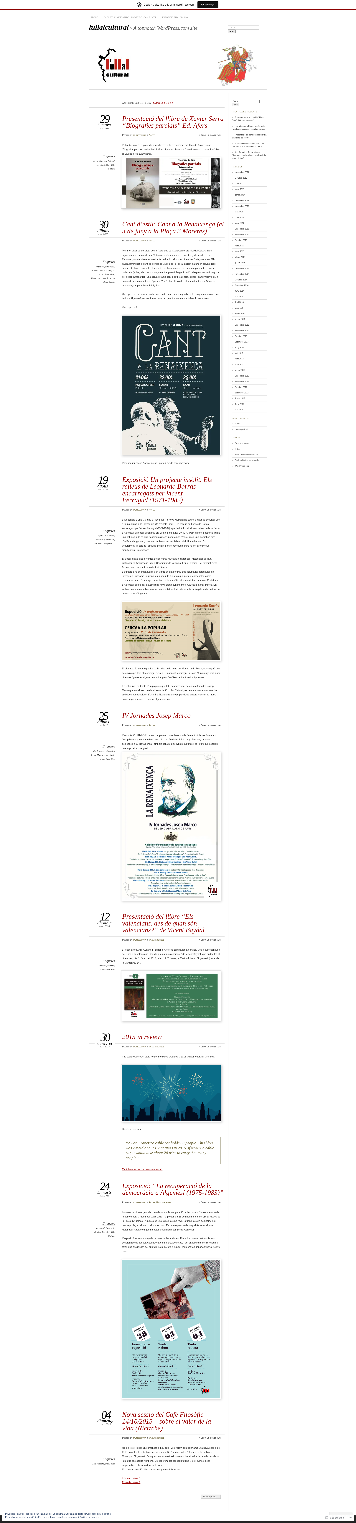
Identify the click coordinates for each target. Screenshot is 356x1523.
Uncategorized (156, 940)
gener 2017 (240, 195)
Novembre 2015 (242, 234)
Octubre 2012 (241, 387)
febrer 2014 (240, 313)
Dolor (107, 1464)
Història (102, 966)
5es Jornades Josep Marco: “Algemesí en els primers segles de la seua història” (249, 155)
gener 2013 (240, 370)
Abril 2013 (239, 359)
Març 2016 (239, 223)
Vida (113, 1464)
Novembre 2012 (242, 381)
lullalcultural (109, 27)
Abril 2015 (239, 246)
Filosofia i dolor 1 (131, 1478)
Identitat (110, 966)
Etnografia (109, 267)
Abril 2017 (239, 183)
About (94, 17)
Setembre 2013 (241, 342)
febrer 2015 (240, 257)
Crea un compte (242, 443)
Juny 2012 (239, 404)
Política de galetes (89, 1517)
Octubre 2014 (241, 280)
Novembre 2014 (242, 274)
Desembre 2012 (242, 376)
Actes (152, 135)
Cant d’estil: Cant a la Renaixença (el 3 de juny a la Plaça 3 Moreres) (173, 227)
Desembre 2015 (242, 229)
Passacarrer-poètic (100, 278)
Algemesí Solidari (106, 161)
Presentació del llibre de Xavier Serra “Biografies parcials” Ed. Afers (173, 122)
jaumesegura (139, 135)
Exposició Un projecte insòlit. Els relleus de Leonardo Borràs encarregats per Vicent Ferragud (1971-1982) (167, 490)
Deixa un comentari (211, 135)
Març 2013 (239, 364)
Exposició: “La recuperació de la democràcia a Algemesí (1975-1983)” (172, 1189)
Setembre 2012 (241, 393)
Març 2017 (239, 189)
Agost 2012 (240, 398)
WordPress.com (242, 466)
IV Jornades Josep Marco (156, 715)
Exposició (110, 539)
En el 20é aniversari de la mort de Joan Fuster (130, 17)
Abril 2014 (239, 302)
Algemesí (100, 267)
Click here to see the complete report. (142, 1169)
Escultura (100, 539)
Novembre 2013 (242, 330)
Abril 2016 (239, 217)
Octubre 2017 (241, 178)
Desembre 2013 (242, 325)
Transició (106, 1232)
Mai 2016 (239, 212)
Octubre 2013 (241, 336)
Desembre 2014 (242, 268)
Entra (237, 449)
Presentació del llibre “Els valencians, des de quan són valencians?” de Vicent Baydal (163, 923)
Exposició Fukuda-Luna (175, 17)
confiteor (110, 535)
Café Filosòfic (98, 1464)
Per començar (207, 4)
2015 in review (142, 1037)
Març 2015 (239, 251)
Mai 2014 (239, 296)
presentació (109, 755)
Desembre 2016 (242, 200)
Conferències (99, 751)
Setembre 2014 (241, 285)
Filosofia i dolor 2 (131, 1482)
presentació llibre (102, 165)
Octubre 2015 (241, 240)
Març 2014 (239, 308)
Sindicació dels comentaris (247, 460)
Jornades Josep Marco (100, 270)
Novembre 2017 (242, 172)
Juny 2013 (239, 347)
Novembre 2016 (242, 206)
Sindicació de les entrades (246, 454)
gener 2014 (240, 319)
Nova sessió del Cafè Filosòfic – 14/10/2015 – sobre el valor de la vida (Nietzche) (166, 1421)
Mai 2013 (239, 353)
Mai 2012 (239, 409)
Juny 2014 (239, 291)
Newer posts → (211, 1496)
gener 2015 (240, 262)
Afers (95, 161)
